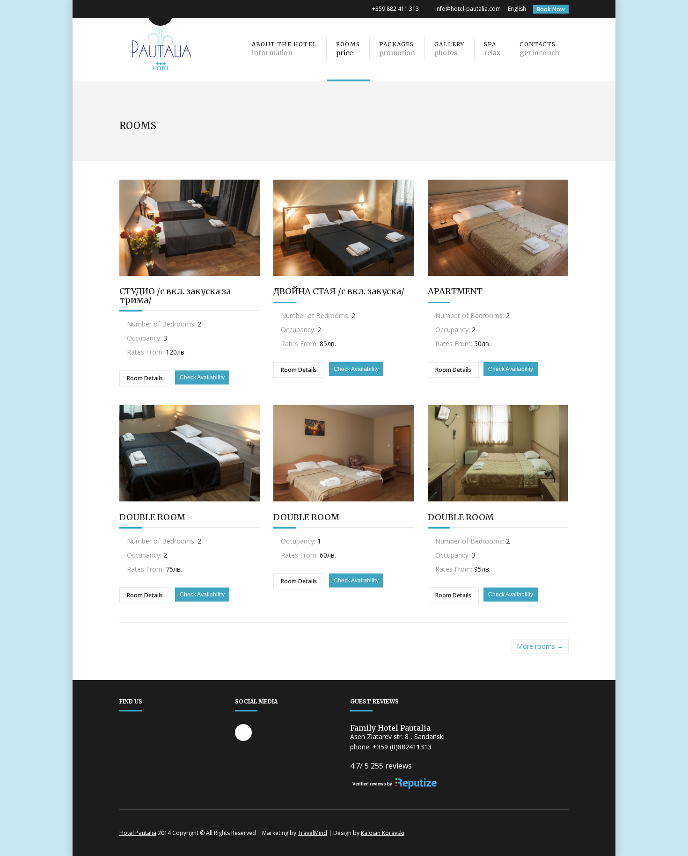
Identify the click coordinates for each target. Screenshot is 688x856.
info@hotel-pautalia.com (468, 9)
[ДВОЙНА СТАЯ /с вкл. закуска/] (343, 282)
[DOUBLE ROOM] (189, 508)
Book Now (551, 9)
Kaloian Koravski (382, 833)
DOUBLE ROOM (152, 517)
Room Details (145, 378)
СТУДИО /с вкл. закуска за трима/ (175, 295)
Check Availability (202, 377)
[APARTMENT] (498, 282)
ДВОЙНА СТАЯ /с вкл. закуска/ (338, 291)
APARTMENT (455, 291)
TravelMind (312, 833)
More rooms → (540, 646)
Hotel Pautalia (137, 833)
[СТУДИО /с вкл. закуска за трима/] (189, 282)
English (517, 9)
